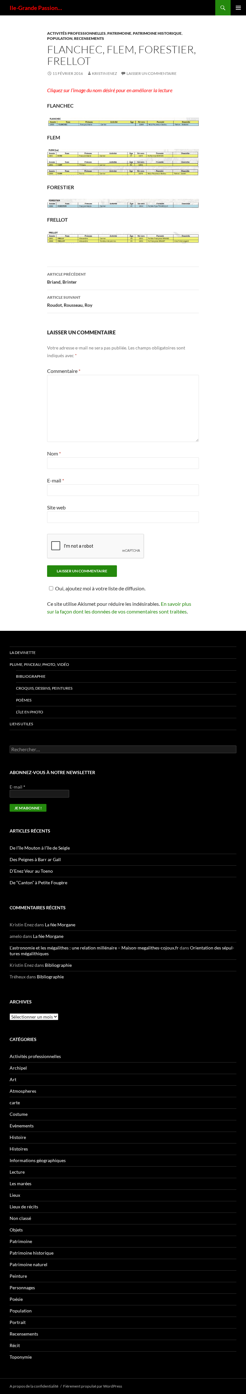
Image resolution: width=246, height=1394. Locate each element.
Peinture (18, 1276)
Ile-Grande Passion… (36, 7)
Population (59, 38)
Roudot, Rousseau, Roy (69, 301)
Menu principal (238, 7)
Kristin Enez (104, 73)
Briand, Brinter (66, 278)
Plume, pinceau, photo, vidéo (39, 664)
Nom (54, 453)
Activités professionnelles (76, 33)
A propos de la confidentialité (34, 1386)
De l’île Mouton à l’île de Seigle (40, 848)
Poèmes (23, 700)
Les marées (20, 1183)
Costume (19, 1114)
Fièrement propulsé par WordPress (92, 1386)
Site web (56, 507)
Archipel (18, 1068)
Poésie (16, 1299)
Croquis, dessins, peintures (44, 688)
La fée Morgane (60, 924)
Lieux (15, 1195)
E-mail (55, 480)
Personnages (22, 1287)
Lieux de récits (24, 1206)
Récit (15, 1345)
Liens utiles (21, 723)
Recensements (89, 38)
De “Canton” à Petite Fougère (38, 882)
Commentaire (63, 371)
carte (15, 1102)
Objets (16, 1229)
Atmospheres (23, 1091)
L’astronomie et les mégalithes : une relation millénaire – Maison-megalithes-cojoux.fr (94, 947)
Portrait (18, 1322)
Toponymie (21, 1357)
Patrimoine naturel (28, 1264)
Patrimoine (119, 33)
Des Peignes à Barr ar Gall (35, 859)
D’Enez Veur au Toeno (31, 871)
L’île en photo (29, 712)
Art (13, 1079)
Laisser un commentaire (151, 73)
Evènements (22, 1125)
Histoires (19, 1148)
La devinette (23, 652)
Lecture (17, 1172)
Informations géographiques (38, 1160)
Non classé (20, 1218)
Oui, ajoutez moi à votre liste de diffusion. (100, 588)
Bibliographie (30, 676)
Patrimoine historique (157, 33)
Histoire (18, 1137)
